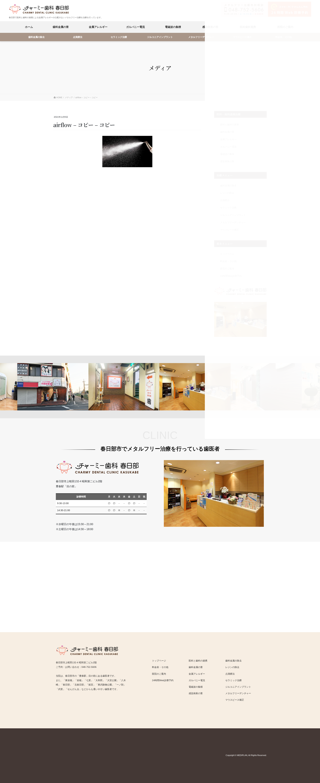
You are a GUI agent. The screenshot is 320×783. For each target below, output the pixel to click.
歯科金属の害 (61, 27)
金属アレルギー (98, 27)
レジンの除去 (232, 667)
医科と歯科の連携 (198, 660)
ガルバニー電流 (135, 27)
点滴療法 (77, 37)
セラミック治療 (119, 37)
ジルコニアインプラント (160, 37)
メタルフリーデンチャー (201, 37)
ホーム (29, 27)
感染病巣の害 (196, 693)
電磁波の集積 (173, 27)
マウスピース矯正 (234, 699)
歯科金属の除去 (36, 37)
